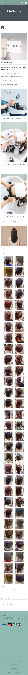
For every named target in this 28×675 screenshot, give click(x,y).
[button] (26, 3)
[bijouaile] (7, 2)
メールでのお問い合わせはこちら (9, 622)
